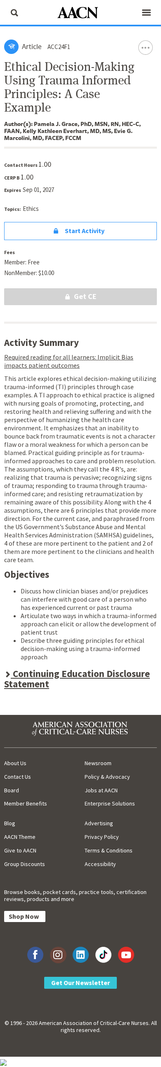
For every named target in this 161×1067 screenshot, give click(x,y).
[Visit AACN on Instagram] (58, 955)
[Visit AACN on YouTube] (126, 955)
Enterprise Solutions (110, 803)
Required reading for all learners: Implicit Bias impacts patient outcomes (68, 361)
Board (11, 790)
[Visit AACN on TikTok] (103, 954)
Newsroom (98, 763)
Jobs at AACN (101, 790)
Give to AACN (20, 850)
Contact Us (17, 776)
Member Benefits (25, 803)
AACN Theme (20, 837)
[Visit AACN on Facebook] (35, 955)
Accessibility (100, 864)
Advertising (99, 823)
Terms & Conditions (109, 850)
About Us (15, 763)
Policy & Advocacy (107, 776)
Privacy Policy (102, 837)
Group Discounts (24, 864)
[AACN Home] (80, 13)
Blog (9, 823)
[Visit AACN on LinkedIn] (81, 955)
